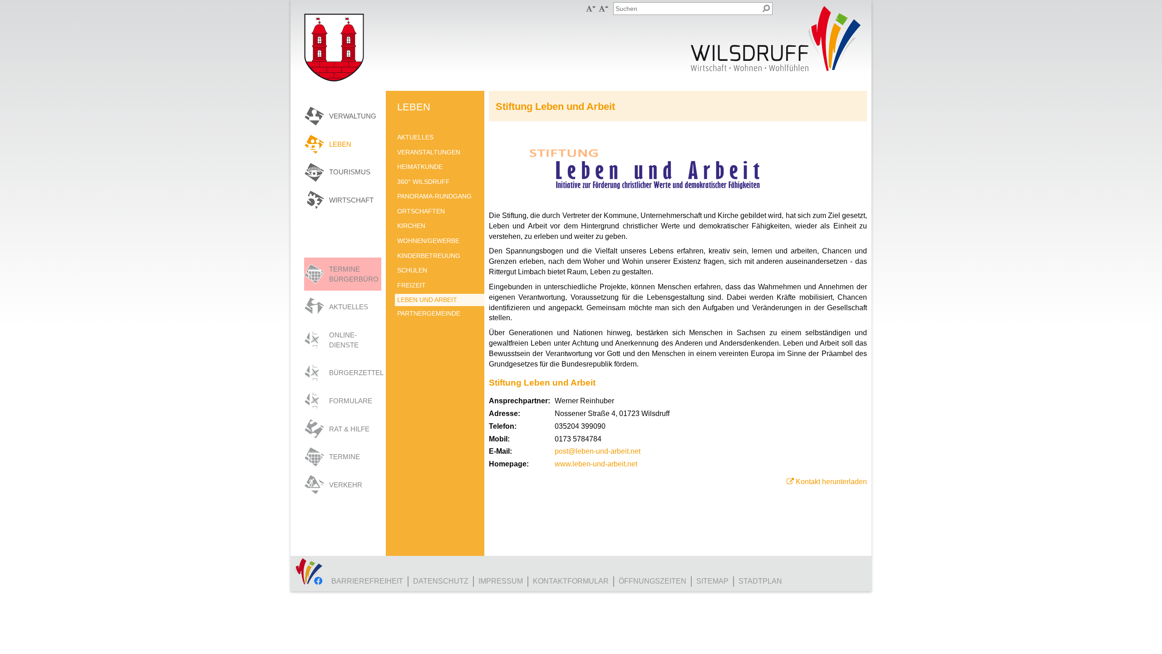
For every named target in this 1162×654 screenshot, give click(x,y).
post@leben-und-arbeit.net (597, 451)
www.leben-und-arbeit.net (596, 464)
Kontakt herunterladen (831, 482)
